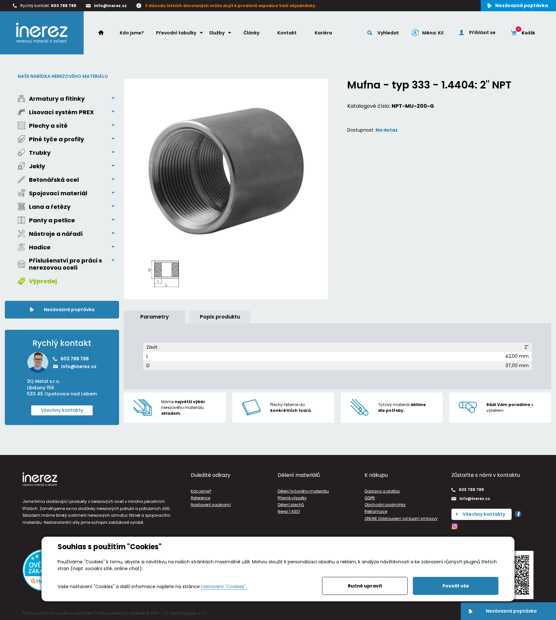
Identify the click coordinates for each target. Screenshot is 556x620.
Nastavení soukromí (211, 504)
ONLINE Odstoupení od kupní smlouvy (401, 518)
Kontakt (287, 33)
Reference (200, 498)
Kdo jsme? (132, 33)
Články (251, 33)
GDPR (370, 498)
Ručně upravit (365, 586)
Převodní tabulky (176, 33)
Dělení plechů (291, 504)
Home (104, 32)
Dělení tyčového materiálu (303, 491)
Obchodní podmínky (385, 504)
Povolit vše (455, 586)
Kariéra (323, 33)
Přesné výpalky (292, 498)
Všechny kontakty (62, 410)
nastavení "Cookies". (224, 586)
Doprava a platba (382, 491)
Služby (217, 33)
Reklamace (376, 511)
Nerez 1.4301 (289, 511)
